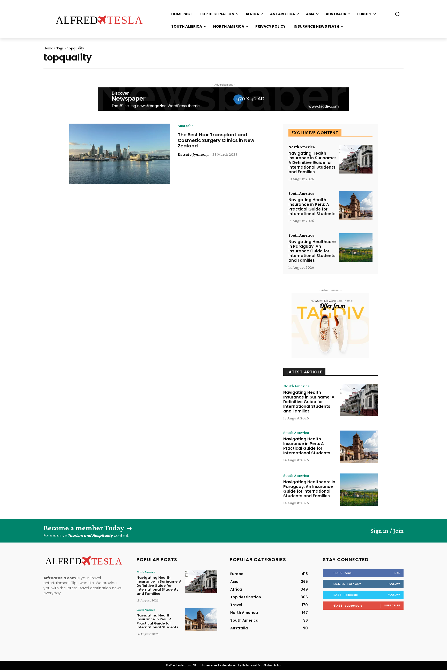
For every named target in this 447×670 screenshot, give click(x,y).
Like (397, 573)
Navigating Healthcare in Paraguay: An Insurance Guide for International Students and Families (312, 251)
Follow (394, 584)
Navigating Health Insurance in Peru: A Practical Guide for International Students (312, 206)
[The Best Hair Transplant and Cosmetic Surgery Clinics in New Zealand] (119, 154)
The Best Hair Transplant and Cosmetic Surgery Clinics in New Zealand (216, 140)
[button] (397, 14)
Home (48, 48)
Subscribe (392, 605)
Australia (185, 126)
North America (301, 147)
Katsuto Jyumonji (193, 154)
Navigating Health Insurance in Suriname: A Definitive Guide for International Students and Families (312, 162)
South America (301, 193)
